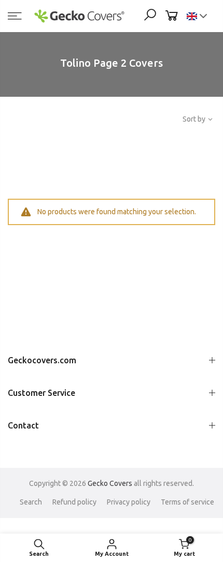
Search (31, 502)
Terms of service (187, 502)
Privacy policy (128, 502)
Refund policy (74, 502)
